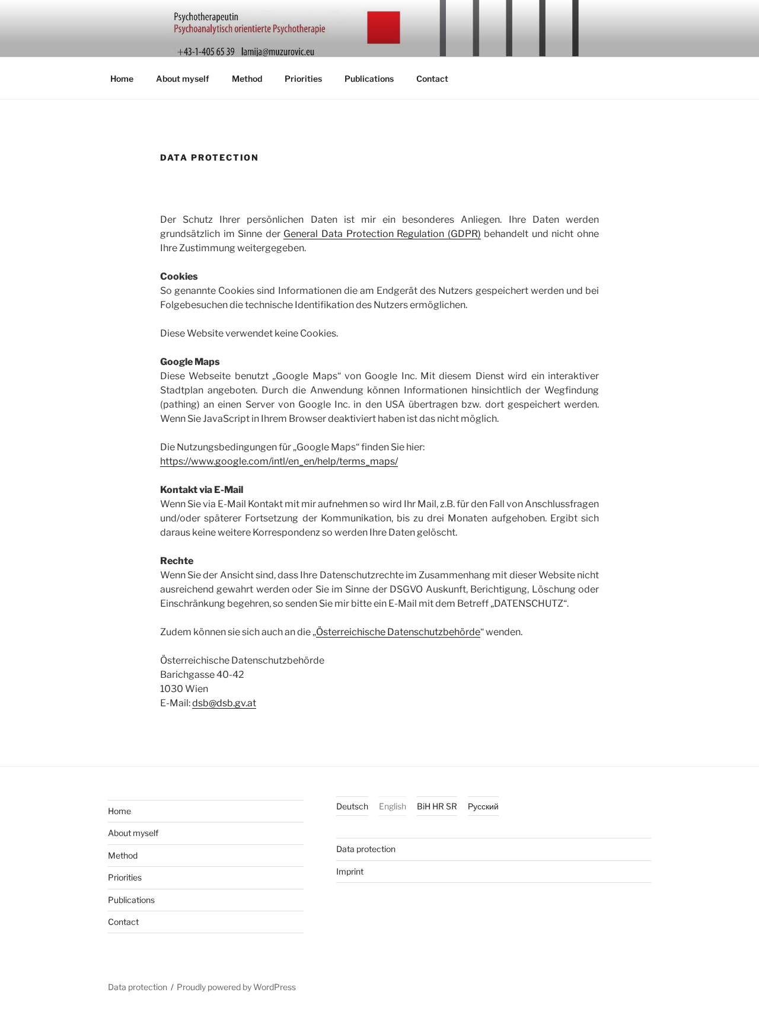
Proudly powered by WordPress (236, 987)
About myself (182, 78)
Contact (432, 78)
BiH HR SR (437, 806)
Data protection (366, 849)
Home (121, 78)
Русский (483, 806)
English (392, 806)
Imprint (349, 871)
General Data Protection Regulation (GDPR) (381, 233)
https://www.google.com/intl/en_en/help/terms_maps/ (279, 461)
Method (247, 78)
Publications (369, 78)
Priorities (303, 78)
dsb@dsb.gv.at (224, 703)
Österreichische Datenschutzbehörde (398, 632)
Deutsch (352, 806)
